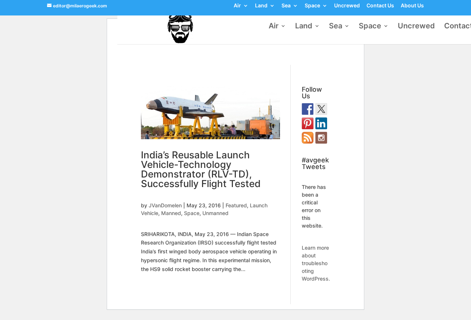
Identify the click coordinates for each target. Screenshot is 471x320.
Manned (171, 213)
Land (261, 5)
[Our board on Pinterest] (308, 123)
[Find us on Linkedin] (321, 123)
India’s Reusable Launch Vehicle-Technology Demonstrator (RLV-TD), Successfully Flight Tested (201, 169)
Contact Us (380, 5)
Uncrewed (347, 5)
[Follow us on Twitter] (321, 109)
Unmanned (215, 213)
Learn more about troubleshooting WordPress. (316, 263)
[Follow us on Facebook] (308, 109)
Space (312, 5)
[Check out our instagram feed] (321, 138)
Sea (286, 5)
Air (237, 5)
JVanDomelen (165, 205)
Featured (236, 205)
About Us (412, 5)
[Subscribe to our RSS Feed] (308, 138)
